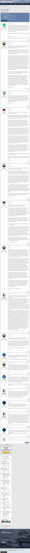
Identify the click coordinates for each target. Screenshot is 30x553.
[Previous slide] (2, 521)
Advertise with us (24, 533)
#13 (27, 389)
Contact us (1, 547)
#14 (27, 401)
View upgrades (3, 542)
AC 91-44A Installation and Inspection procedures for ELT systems (6, 507)
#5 (27, 164)
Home (12, 547)
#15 (27, 412)
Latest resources (6, 493)
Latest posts (5, 461)
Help (10, 547)
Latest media (5, 519)
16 (28, 23)
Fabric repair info (5, 498)
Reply (28, 89)
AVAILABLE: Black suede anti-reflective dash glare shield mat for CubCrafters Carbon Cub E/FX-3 (6, 482)
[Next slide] (9, 521)
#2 (27, 42)
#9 (27, 334)
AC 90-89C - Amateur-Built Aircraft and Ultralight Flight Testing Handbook (7, 512)
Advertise (14, 547)
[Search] (29, 4)
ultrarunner (4, 27)
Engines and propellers (5, 478)
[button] (8, 4)
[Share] (26, 23)
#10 (27, 353)
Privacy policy (8, 547)
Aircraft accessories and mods (6, 486)
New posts (16, 533)
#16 (27, 428)
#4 (27, 108)
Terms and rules (5, 547)
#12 (27, 375)
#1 (27, 23)
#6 (27, 201)
